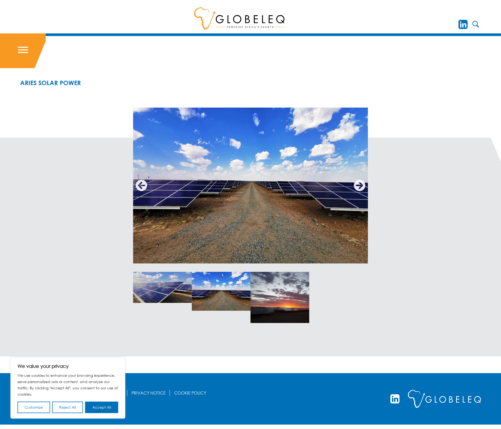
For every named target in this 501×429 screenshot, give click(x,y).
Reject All (67, 407)
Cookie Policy (190, 393)
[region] (67, 388)
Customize (34, 407)
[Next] (359, 185)
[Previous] (141, 185)
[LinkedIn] (463, 24)
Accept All (101, 407)
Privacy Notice (149, 393)
